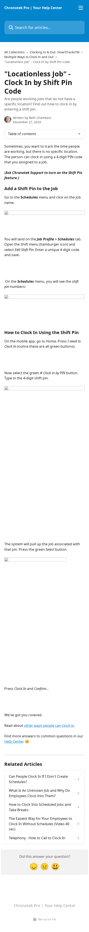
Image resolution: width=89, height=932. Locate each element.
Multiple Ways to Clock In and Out (29, 57)
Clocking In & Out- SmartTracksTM (54, 52)
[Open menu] (81, 7)
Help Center (13, 741)
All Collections (14, 52)
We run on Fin (47, 919)
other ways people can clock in (49, 725)
